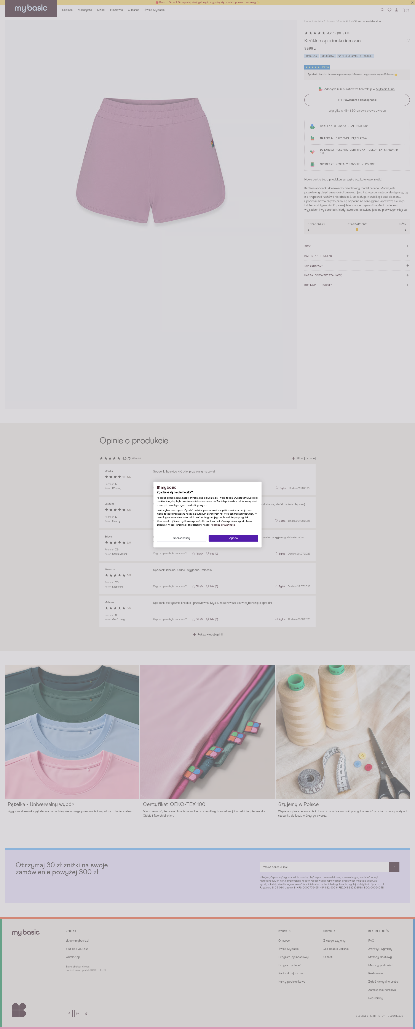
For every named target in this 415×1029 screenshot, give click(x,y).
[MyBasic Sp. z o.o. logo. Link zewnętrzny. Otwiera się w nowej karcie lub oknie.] (166, 488)
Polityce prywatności (223, 525)
